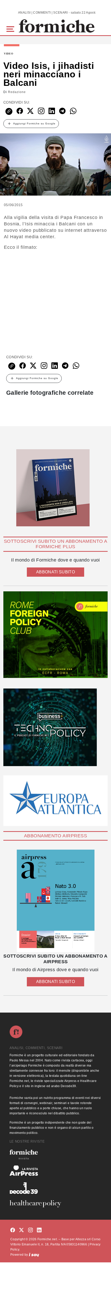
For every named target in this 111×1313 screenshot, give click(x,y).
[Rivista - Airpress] (55, 1170)
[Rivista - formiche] (55, 1154)
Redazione (17, 92)
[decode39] (55, 1188)
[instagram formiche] (30, 1230)
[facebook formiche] (12, 1230)
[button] (11, 28)
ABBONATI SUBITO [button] (55, 572)
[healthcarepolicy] (55, 1203)
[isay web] (34, 1254)
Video (8, 53)
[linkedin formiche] (39, 1230)
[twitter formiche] (21, 1230)
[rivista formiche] (55, 901)
